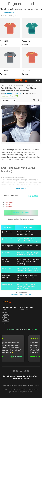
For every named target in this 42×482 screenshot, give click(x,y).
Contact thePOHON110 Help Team (21, 294)
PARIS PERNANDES (13, 93)
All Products (17, 378)
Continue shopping (7, 12)
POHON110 (30, 85)
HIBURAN (10, 85)
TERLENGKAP (20, 85)
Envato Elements (9, 376)
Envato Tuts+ (33, 376)
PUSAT (3, 85)
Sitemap (26, 378)
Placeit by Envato (22, 376)
